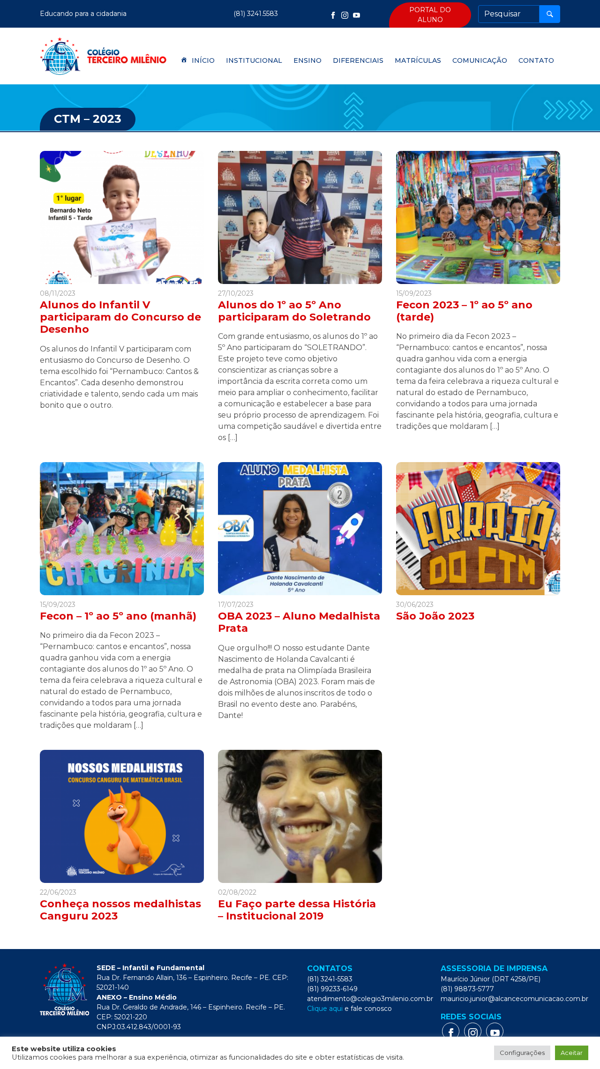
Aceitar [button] (572, 1052)
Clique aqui (325, 1008)
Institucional (254, 60)
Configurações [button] (522, 1052)
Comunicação (479, 60)
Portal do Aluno (430, 15)
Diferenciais (358, 60)
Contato (536, 60)
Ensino (307, 60)
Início (203, 60)
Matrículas (418, 60)
